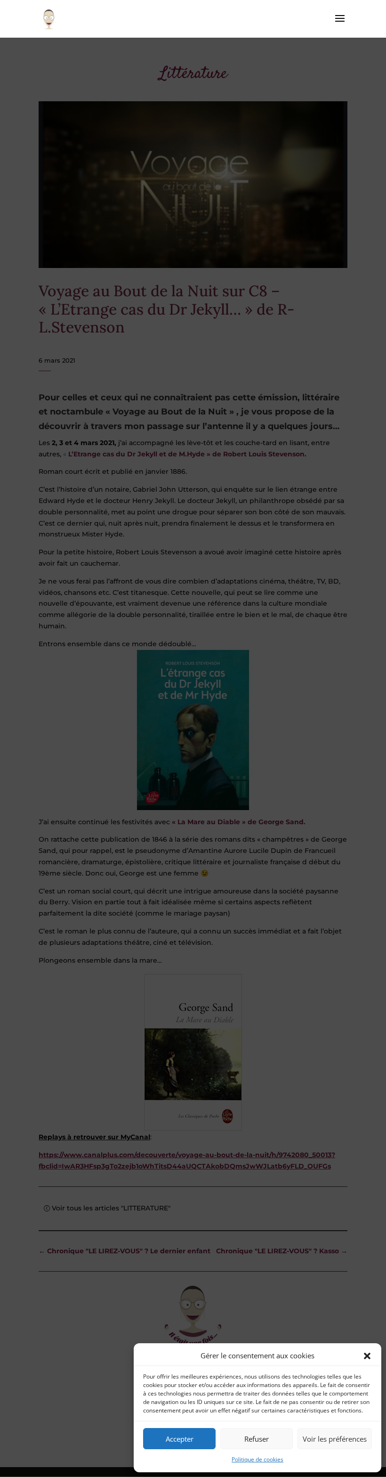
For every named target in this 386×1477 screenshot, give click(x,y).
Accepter (179, 1439)
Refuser (256, 1439)
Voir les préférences (335, 1439)
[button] (367, 1356)
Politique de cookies (257, 1459)
